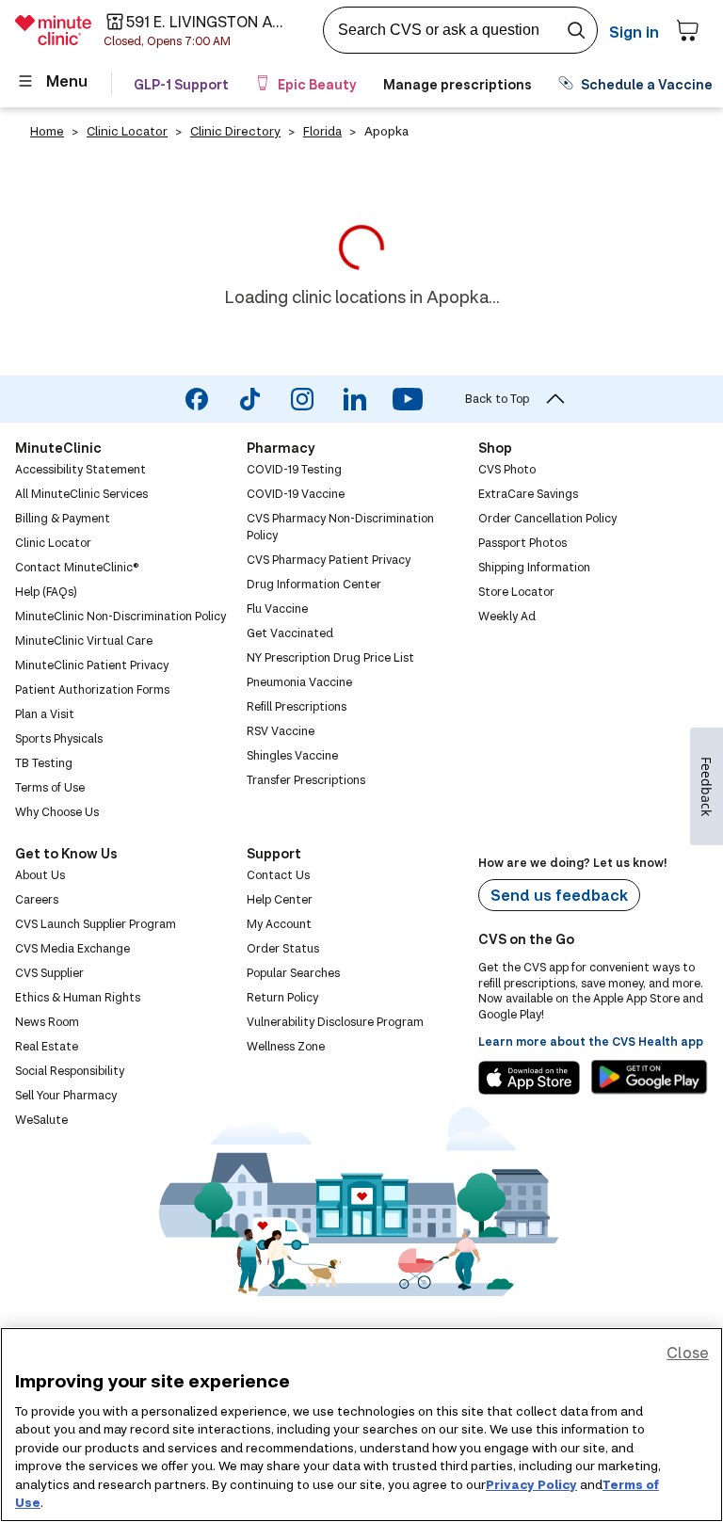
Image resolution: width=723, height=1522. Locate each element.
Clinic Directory (235, 130)
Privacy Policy (531, 1484)
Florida (322, 130)
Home (47, 130)
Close (688, 1352)
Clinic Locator (127, 130)
